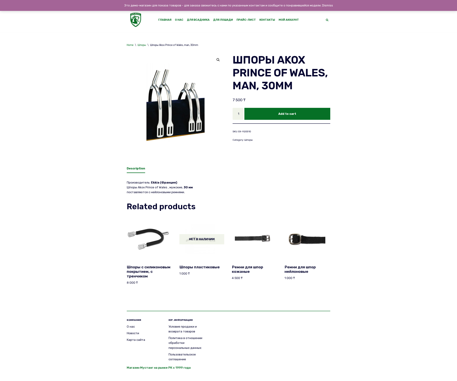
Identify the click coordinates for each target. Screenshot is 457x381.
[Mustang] (136, 20)
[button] (327, 20)
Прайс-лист (246, 19)
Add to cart (287, 114)
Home (130, 45)
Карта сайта (136, 340)
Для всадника (198, 19)
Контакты (267, 19)
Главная (164, 19)
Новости (133, 333)
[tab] (136, 169)
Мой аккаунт (289, 19)
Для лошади (223, 19)
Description (136, 168)
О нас (179, 19)
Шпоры (142, 45)
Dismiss (327, 5)
